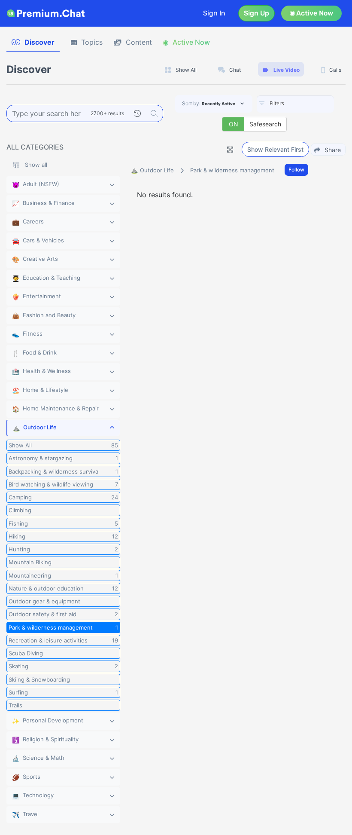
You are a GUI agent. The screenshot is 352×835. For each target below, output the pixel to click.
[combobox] (295, 104)
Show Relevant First (275, 149)
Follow (296, 169)
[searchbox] (308, 104)
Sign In (214, 13)
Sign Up (256, 13)
